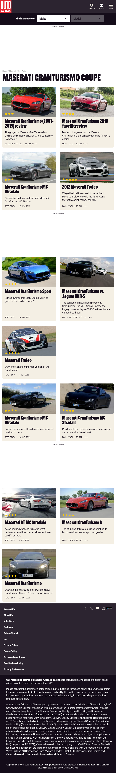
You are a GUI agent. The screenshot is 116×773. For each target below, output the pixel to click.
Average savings (52, 679)
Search (92, 8)
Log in (101, 8)
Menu (111, 8)
